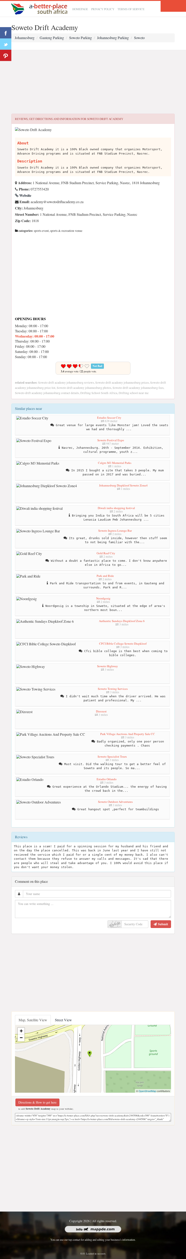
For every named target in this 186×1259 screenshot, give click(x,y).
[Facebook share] (5, 32)
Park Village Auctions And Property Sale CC (127, 734)
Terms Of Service (130, 9)
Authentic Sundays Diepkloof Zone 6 (122, 621)
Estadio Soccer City (109, 418)
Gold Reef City (106, 553)
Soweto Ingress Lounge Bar (115, 530)
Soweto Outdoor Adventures (115, 802)
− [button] (21, 1038)
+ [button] (21, 1031)
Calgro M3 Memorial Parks (114, 463)
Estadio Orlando (107, 779)
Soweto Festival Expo (110, 440)
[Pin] (5, 55)
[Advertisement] (93, 82)
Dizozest (101, 711)
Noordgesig (103, 598)
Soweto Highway (107, 666)
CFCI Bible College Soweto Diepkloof (123, 643)
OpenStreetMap (147, 1091)
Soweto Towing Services (113, 689)
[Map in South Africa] (40, 8)
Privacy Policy (102, 9)
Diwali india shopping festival (116, 508)
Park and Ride (105, 576)
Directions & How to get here (37, 1102)
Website (24, 195)
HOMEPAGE (80, 9)
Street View (63, 1019)
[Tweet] (5, 44)
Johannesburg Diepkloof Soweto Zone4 (123, 485)
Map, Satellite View (33, 1019)
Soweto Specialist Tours (112, 756)
